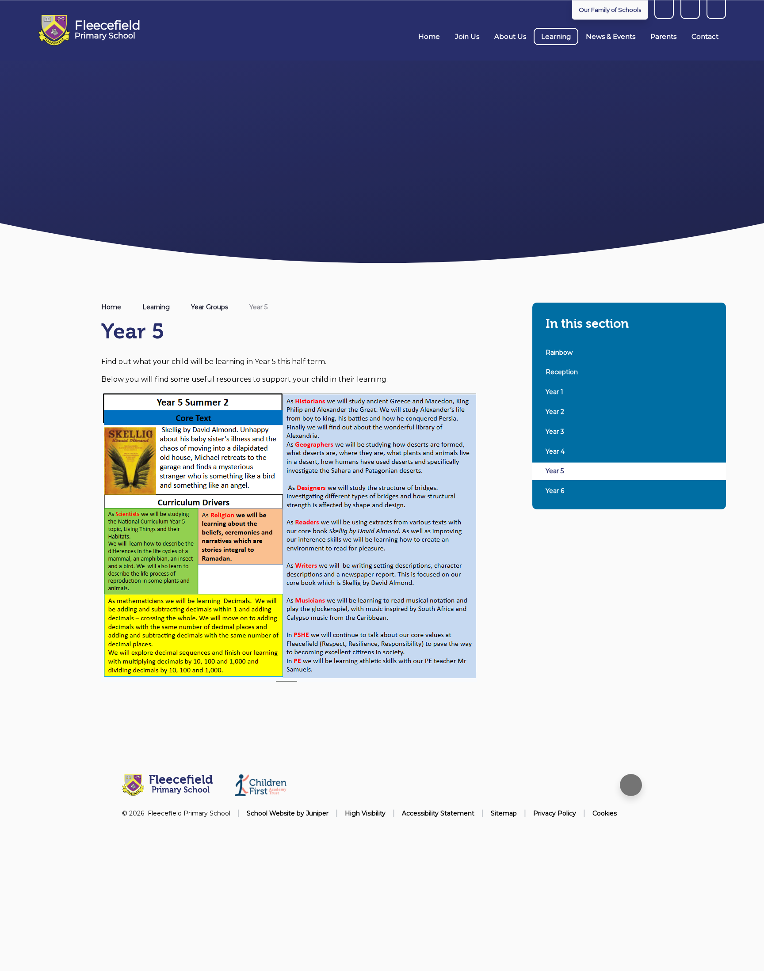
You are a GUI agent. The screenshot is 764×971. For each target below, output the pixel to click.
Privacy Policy (554, 813)
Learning (156, 307)
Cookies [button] (604, 813)
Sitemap (504, 813)
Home (111, 307)
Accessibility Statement (438, 813)
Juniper (317, 813)
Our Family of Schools (610, 9)
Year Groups (209, 307)
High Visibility (365, 813)
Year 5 (258, 307)
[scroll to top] (631, 785)
